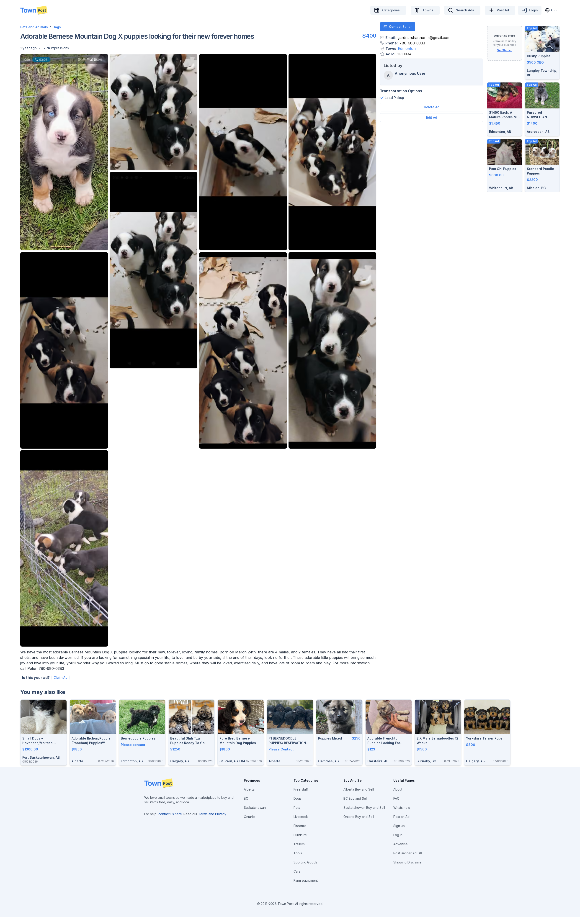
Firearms (300, 826)
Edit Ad (431, 117)
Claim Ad (60, 677)
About (397, 789)
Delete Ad (431, 107)
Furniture (300, 835)
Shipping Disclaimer (408, 862)
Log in (397, 835)
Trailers (299, 844)
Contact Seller (400, 26)
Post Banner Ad (405, 853)
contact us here (170, 814)
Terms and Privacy (212, 814)
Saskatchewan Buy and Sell (364, 807)
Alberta (249, 789)
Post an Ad (401, 817)
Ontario (249, 817)
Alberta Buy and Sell (358, 789)
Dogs (57, 27)
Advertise (400, 844)
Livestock (301, 817)
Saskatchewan (255, 807)
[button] (28, 48)
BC (246, 798)
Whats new (401, 807)
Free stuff (301, 789)
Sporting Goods (305, 862)
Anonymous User (410, 73)
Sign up (399, 826)
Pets (297, 807)
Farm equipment (306, 880)
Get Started (504, 50)
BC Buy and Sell (355, 798)
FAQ (396, 798)
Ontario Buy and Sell (358, 817)
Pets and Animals (34, 27)
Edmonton (407, 48)
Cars (297, 871)
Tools (298, 853)
